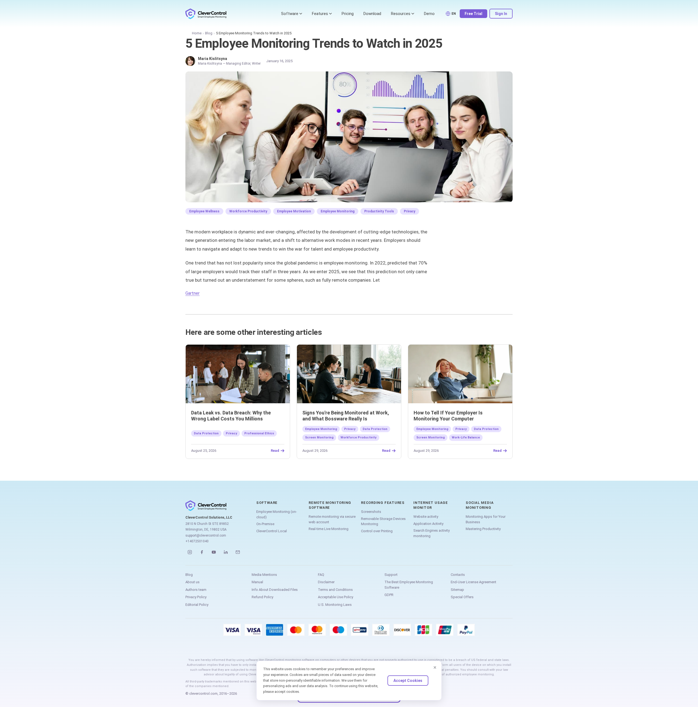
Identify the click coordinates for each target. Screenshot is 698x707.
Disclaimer (326, 582)
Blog (208, 33)
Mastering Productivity (483, 529)
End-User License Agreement (473, 582)
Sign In (501, 13)
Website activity (425, 517)
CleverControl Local (271, 531)
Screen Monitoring (319, 437)
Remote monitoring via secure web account (332, 519)
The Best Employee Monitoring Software (408, 584)
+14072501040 (197, 541)
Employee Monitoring (337, 211)
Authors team (195, 590)
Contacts (458, 575)
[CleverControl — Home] (205, 13)
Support (391, 575)
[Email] (237, 552)
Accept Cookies (407, 680)
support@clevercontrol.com (205, 535)
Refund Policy (262, 597)
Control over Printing (377, 531)
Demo (429, 13)
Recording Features (383, 503)
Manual (257, 582)
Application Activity (428, 524)
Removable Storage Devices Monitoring (383, 521)
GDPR (388, 595)
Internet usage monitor (430, 505)
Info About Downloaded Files (275, 590)
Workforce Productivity (248, 211)
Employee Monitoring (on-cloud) (276, 514)
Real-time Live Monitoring (328, 529)
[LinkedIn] (225, 552)
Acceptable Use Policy (335, 597)
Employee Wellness (204, 211)
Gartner (192, 293)
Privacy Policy (195, 597)
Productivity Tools (379, 211)
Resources (400, 13)
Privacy (409, 211)
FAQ (321, 575)
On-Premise (265, 524)
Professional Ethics (259, 433)
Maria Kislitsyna (212, 58)
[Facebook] (201, 552)
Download (372, 13)
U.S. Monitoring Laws (335, 605)
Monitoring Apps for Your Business (486, 519)
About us (192, 582)
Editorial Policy (196, 605)
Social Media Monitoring (480, 505)
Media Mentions (264, 575)
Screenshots (371, 512)
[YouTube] (213, 552)
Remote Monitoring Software (330, 505)
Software (289, 13)
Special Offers (462, 597)
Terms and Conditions (335, 590)
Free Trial (473, 13)
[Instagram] (189, 552)
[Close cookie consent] (435, 667)
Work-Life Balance (466, 437)
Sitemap (457, 590)
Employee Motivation (294, 211)
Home (196, 33)
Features (320, 13)
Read (275, 451)
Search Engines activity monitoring (431, 533)
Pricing (348, 13)
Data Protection (206, 433)
